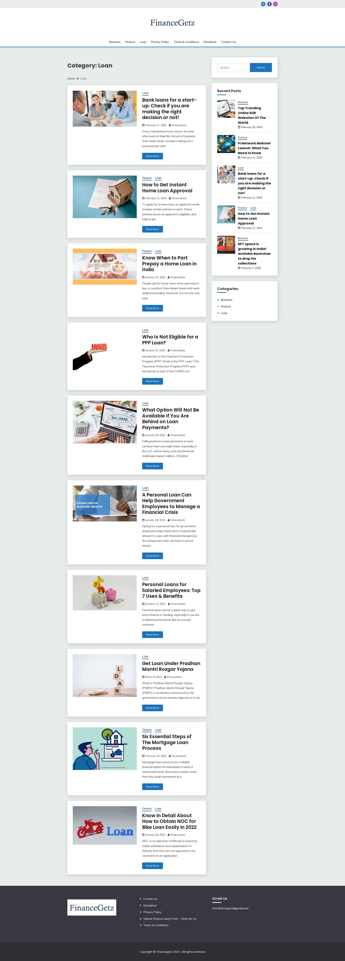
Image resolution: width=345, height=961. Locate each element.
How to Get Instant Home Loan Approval (167, 188)
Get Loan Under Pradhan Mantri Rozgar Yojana (171, 666)
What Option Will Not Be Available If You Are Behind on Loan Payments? (170, 419)
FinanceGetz (179, 125)
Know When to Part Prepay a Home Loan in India (169, 264)
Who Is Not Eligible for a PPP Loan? (170, 340)
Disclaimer (210, 42)
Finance (130, 42)
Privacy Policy (160, 42)
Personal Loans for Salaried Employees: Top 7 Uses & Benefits (171, 590)
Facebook (269, 4)
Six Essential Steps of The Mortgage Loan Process (167, 742)
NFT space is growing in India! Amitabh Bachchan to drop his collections (254, 254)
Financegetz (164, 951)
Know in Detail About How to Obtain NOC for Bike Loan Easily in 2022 (169, 821)
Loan (143, 42)
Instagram (275, 4)
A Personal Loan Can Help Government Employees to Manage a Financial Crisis (171, 504)
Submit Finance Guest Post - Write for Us (170, 918)
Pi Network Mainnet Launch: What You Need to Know (254, 148)
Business (115, 42)
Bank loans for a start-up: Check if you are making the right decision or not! (169, 109)
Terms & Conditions (186, 42)
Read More (152, 156)
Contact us (228, 42)
